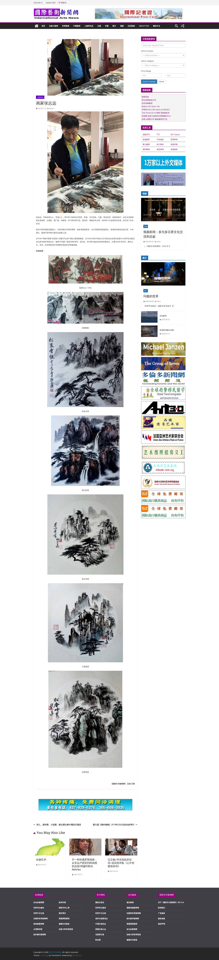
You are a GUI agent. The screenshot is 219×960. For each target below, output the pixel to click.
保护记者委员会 (101, 918)
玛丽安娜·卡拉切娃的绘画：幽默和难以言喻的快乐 (72, 2)
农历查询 (160, 149)
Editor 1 (52, 108)
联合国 (98, 940)
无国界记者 (99, 934)
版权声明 (161, 924)
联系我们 (161, 907)
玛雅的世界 (151, 296)
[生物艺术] (49, 840)
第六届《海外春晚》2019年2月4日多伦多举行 (113, 824)
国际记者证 (99, 902)
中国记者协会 (100, 924)
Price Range (146, 71)
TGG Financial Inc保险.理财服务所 (155, 113)
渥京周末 (62, 913)
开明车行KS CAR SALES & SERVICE (156, 109)
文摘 (99, 26)
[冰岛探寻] (149, 317)
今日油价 (160, 139)
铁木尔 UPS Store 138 (150, 106)
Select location (147, 51)
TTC (158, 134)
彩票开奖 (174, 144)
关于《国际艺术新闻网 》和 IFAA (171, 902)
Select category (147, 61)
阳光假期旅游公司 (149, 100)
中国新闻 (76, 26)
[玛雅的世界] (163, 274)
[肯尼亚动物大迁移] (149, 331)
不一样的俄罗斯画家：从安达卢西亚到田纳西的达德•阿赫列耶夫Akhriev (84, 864)
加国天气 (146, 134)
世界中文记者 (38, 913)
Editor (159, 241)
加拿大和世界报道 (66, 929)
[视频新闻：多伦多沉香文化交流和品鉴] (163, 210)
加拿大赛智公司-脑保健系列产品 (154, 119)
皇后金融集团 (147, 103)
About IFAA (144, 26)
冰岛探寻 (163, 316)
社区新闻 (131, 26)
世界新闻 (65, 26)
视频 (122, 26)
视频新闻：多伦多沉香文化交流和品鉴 (163, 234)
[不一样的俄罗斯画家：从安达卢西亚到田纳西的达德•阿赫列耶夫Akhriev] (85, 840)
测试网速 (146, 149)
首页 (43, 26)
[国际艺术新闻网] (36, 26)
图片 (114, 26)
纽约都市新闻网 (39, 934)
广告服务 (161, 913)
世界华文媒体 (38, 907)
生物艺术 (41, 859)
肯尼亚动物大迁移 (167, 330)
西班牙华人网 (64, 907)
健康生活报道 (64, 924)
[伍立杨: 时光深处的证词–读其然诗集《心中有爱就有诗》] (121, 840)
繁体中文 (156, 26)
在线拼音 (174, 149)
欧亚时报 (62, 902)
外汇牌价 (160, 144)
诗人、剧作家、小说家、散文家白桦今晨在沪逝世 (58, 824)
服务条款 (161, 918)
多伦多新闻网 (38, 902)
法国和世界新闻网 (40, 918)
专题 (106, 26)
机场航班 (146, 139)
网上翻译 (146, 144)
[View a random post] (182, 26)
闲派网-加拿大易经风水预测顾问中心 (156, 116)
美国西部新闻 (64, 918)
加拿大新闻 (53, 26)
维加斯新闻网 (38, 924)
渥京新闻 (130, 902)
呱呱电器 (145, 97)
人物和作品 (88, 26)
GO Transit (175, 134)
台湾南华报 (37, 929)
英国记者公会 (100, 929)
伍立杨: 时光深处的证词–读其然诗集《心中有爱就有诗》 (121, 863)
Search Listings (149, 81)
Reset (161, 81)
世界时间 (174, 139)
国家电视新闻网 (133, 907)
